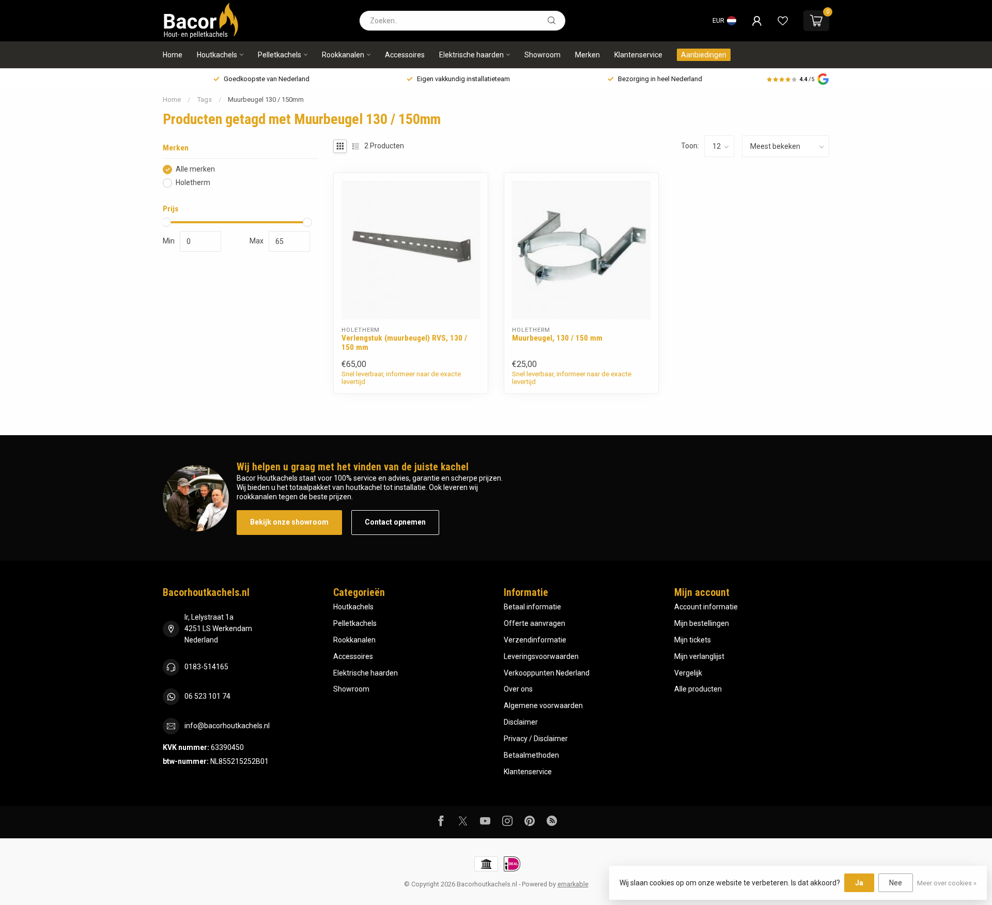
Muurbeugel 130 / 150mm (266, 99)
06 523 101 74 (207, 696)
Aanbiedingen (703, 55)
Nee (895, 883)
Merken (587, 55)
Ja (859, 883)
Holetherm (193, 183)
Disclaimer (521, 722)
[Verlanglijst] (783, 20)
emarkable (572, 884)
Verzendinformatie (535, 640)
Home (172, 55)
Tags (204, 99)
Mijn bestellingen (701, 623)
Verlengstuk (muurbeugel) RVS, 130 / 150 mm (404, 342)
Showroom (542, 55)
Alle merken (195, 169)
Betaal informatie (532, 607)
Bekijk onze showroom (289, 522)
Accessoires (405, 55)
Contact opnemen (395, 522)
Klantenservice (638, 55)
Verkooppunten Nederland (547, 673)
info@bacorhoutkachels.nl (227, 726)
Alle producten (698, 689)
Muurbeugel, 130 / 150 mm (557, 338)
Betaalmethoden (531, 755)
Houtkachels (217, 55)
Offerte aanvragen (534, 623)
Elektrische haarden (471, 55)
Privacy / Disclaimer (536, 738)
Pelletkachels (279, 55)
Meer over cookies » (947, 883)
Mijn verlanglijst (699, 656)
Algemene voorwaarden (543, 705)
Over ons (518, 689)
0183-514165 (206, 667)
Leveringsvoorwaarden (541, 656)
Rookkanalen (343, 55)
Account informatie (706, 607)
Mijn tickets (692, 640)
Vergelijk (688, 673)
